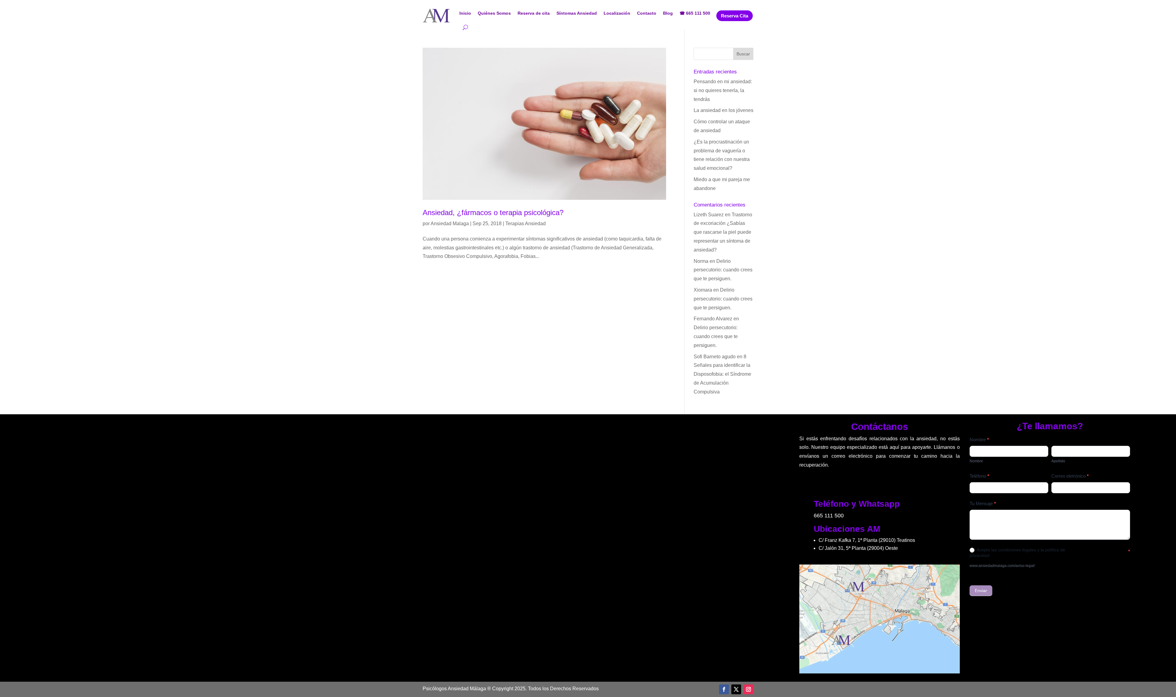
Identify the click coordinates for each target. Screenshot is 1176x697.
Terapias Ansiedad (525, 223)
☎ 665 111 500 (695, 13)
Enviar (981, 590)
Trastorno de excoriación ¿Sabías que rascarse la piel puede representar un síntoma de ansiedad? (723, 232)
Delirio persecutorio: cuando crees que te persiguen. (723, 270)
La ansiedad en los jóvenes (723, 110)
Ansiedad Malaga (450, 223)
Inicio (465, 13)
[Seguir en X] (736, 689)
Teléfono (979, 476)
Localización (617, 13)
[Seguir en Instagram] (748, 689)
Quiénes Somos (494, 13)
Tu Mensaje (983, 503)
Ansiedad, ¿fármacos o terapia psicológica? (493, 212)
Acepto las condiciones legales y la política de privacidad (1017, 552)
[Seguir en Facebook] (724, 689)
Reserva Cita (734, 15)
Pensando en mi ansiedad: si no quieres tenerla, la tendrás (723, 90)
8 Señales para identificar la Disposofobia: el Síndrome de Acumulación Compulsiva (722, 374)
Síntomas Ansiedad (576, 13)
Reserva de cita (534, 13)
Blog (668, 13)
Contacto (646, 13)
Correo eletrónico (1070, 476)
